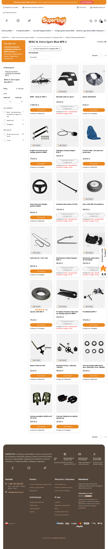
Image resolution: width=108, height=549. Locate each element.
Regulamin (33, 491)
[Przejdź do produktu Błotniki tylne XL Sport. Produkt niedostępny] (67, 79)
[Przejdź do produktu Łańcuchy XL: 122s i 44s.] (41, 240)
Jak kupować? (35, 509)
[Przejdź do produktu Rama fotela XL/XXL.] (41, 347)
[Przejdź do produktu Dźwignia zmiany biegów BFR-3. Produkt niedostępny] (67, 133)
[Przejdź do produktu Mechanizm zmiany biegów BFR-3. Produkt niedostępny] (67, 240)
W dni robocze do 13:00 (13, 135)
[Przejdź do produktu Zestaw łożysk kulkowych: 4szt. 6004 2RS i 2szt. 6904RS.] (94, 347)
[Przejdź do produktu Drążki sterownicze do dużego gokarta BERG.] (41, 133)
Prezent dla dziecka (62, 515)
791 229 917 (82, 7)
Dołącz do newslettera (88, 496)
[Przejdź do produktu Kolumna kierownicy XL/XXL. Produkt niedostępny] (67, 186)
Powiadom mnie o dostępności (67, 108)
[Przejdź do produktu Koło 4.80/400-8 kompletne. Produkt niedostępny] (94, 186)
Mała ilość (10, 120)
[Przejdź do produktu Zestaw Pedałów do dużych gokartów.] (67, 398)
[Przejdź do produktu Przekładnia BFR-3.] (94, 294)
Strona (94, 56)
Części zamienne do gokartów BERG (22, 37)
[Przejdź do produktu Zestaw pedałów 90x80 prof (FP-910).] (41, 398)
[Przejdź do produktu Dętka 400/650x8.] (94, 79)
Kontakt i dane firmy (61, 512)
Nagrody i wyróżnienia (62, 505)
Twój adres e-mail (85, 493)
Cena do (18, 97)
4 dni (8, 140)
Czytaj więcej (86, 2)
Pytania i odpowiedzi (37, 487)
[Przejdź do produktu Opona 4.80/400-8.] (41, 294)
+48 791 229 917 (15, 483)
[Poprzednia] (4, 2)
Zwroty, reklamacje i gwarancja (41, 484)
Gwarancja (33, 505)
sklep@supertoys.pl (99, 7)
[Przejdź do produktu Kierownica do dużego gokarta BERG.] (41, 186)
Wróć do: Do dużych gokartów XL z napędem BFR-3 (13, 73)
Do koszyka (41, 110)
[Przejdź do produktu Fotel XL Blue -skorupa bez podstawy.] (94, 133)
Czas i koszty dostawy (62, 491)
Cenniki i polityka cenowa (63, 487)
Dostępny (10, 124)
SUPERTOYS (5, 37)
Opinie (32, 512)
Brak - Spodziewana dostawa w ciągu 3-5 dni (14, 114)
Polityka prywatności (37, 502)
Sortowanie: (33, 53)
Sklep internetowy (53, 538)
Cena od (6, 97)
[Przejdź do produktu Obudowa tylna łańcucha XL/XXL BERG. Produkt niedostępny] (94, 240)
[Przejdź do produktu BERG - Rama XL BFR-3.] (41, 79)
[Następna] (104, 2)
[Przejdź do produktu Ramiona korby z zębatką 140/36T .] (67, 347)
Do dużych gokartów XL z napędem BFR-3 (50, 37)
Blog (56, 509)
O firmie (57, 502)
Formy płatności (60, 484)
